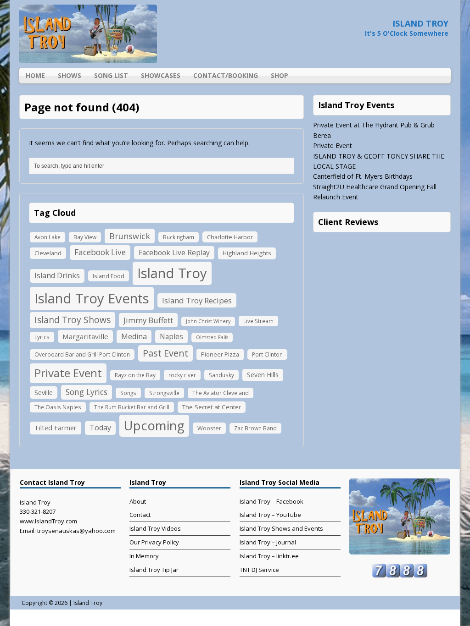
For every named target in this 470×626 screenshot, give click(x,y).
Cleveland (48, 253)
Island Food (108, 276)
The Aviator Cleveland (220, 392)
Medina (134, 336)
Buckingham (178, 237)
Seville (43, 392)
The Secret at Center (211, 407)
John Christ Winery (208, 321)
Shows (69, 75)
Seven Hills (263, 374)
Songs (128, 392)
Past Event (165, 353)
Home (35, 75)
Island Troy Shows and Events (281, 528)
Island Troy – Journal (268, 542)
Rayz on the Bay (135, 375)
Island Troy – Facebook (271, 501)
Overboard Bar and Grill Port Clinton (82, 354)
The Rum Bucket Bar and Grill (131, 407)
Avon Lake (47, 237)
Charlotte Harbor (230, 237)
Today (100, 428)
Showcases (160, 75)
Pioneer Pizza (220, 354)
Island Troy (172, 273)
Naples (171, 336)
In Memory (144, 556)
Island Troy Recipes (197, 300)
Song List (111, 75)
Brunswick (129, 236)
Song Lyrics (86, 391)
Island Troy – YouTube (270, 515)
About (137, 501)
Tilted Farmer (55, 427)
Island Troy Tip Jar (154, 570)
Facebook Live (100, 252)
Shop (279, 75)
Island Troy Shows (72, 319)
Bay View (84, 237)
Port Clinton (267, 354)
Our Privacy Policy (154, 542)
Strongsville (164, 392)
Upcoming (154, 425)
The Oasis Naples (57, 407)
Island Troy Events (91, 298)
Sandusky (221, 375)
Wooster (209, 428)
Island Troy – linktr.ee (269, 556)
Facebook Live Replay (174, 252)
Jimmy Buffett (148, 320)
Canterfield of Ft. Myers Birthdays (363, 176)
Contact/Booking (225, 75)
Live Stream (258, 320)
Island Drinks (57, 275)
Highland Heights (247, 253)
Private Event (68, 372)
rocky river (182, 375)
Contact (140, 515)
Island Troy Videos (155, 528)
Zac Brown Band (255, 428)
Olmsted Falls (212, 337)
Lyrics (42, 336)
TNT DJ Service (259, 570)
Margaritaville (85, 336)
